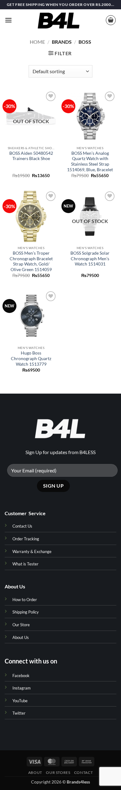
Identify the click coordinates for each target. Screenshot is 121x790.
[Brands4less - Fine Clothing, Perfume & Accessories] (59, 20)
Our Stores (58, 772)
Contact (83, 772)
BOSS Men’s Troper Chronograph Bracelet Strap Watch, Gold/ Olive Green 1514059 (31, 261)
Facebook (20, 675)
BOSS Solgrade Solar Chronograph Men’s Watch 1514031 (90, 258)
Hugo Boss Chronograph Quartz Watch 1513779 (31, 358)
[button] (8, 20)
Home (37, 42)
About (35, 772)
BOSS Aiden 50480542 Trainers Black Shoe (31, 156)
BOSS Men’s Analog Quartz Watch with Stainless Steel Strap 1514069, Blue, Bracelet (90, 161)
